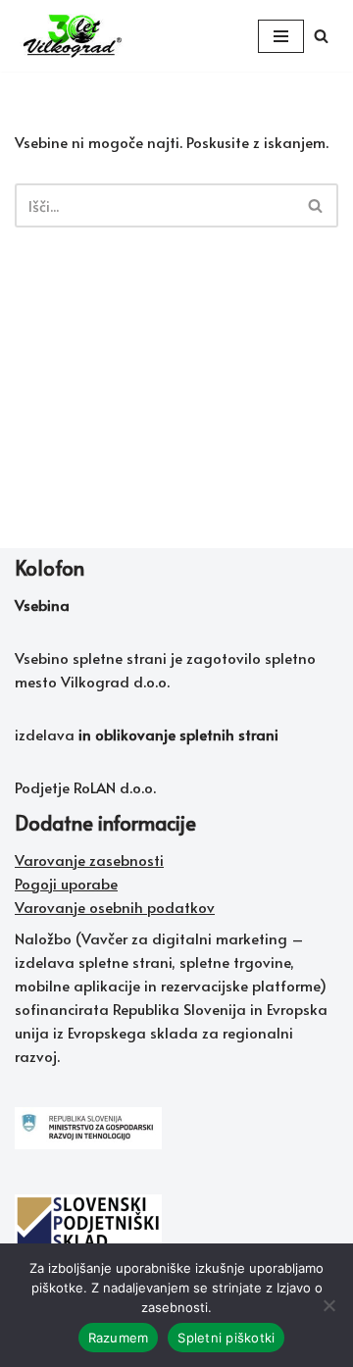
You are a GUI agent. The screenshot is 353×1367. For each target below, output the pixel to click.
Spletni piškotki (226, 1337)
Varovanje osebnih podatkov (115, 906)
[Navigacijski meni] (281, 36)
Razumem (118, 1337)
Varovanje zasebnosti (89, 859)
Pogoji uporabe (66, 883)
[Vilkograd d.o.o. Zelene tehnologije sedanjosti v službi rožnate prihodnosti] (73, 36)
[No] (328, 1305)
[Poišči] (321, 35)
